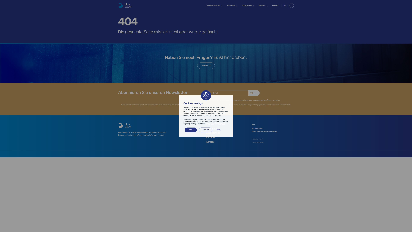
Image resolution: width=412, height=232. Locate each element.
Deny (219, 130)
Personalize (206, 130)
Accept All (190, 130)
